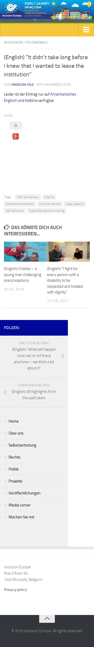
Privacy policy (15, 589)
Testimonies (37, 42)
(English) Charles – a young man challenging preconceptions (22, 274)
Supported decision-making (46, 210)
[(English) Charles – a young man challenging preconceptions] (25, 252)
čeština (31, 100)
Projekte (15, 481)
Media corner (20, 505)
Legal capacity (75, 204)
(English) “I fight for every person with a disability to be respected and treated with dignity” (65, 280)
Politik (14, 469)
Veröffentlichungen (24, 493)
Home (14, 421)
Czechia (49, 197)
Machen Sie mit (21, 517)
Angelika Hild (22, 84)
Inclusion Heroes (50, 204)
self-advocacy (15, 210)
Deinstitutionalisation (20, 204)
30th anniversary (28, 197)
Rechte (14, 457)
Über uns (16, 433)
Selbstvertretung (22, 445)
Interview (13, 42)
